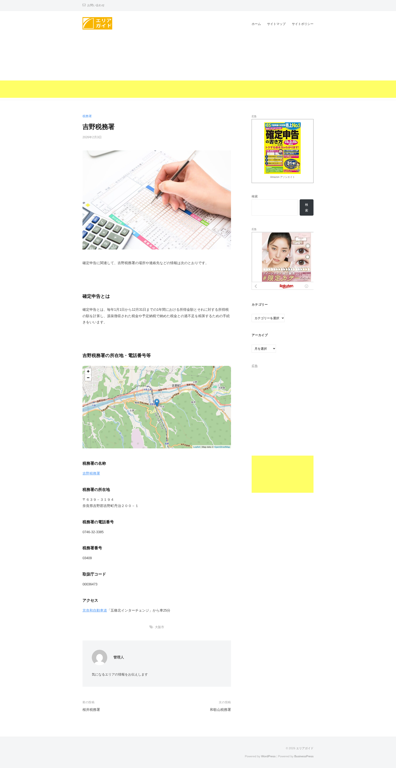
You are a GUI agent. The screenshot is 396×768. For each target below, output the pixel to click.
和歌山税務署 (220, 710)
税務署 (87, 116)
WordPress (268, 756)
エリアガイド (305, 748)
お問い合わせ (96, 5)
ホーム (256, 24)
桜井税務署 (91, 710)
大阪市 (159, 627)
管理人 (118, 657)
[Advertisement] (198, 69)
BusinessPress (304, 756)
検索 (255, 196)
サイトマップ (276, 24)
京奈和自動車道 (94, 610)
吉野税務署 (91, 473)
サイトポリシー (303, 24)
